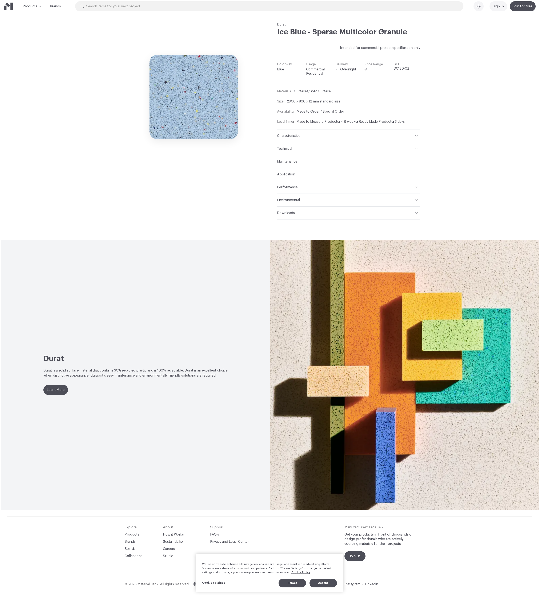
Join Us (355, 556)
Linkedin (371, 584)
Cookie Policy (300, 572)
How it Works (173, 534)
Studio (168, 556)
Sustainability (173, 541)
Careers (169, 549)
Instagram (352, 584)
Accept (323, 583)
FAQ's (214, 534)
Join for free (522, 6)
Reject (292, 583)
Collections (133, 556)
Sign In (498, 6)
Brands (55, 6)
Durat (281, 24)
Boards (130, 549)
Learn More (56, 390)
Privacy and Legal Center (229, 541)
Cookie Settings (213, 582)
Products (30, 6)
